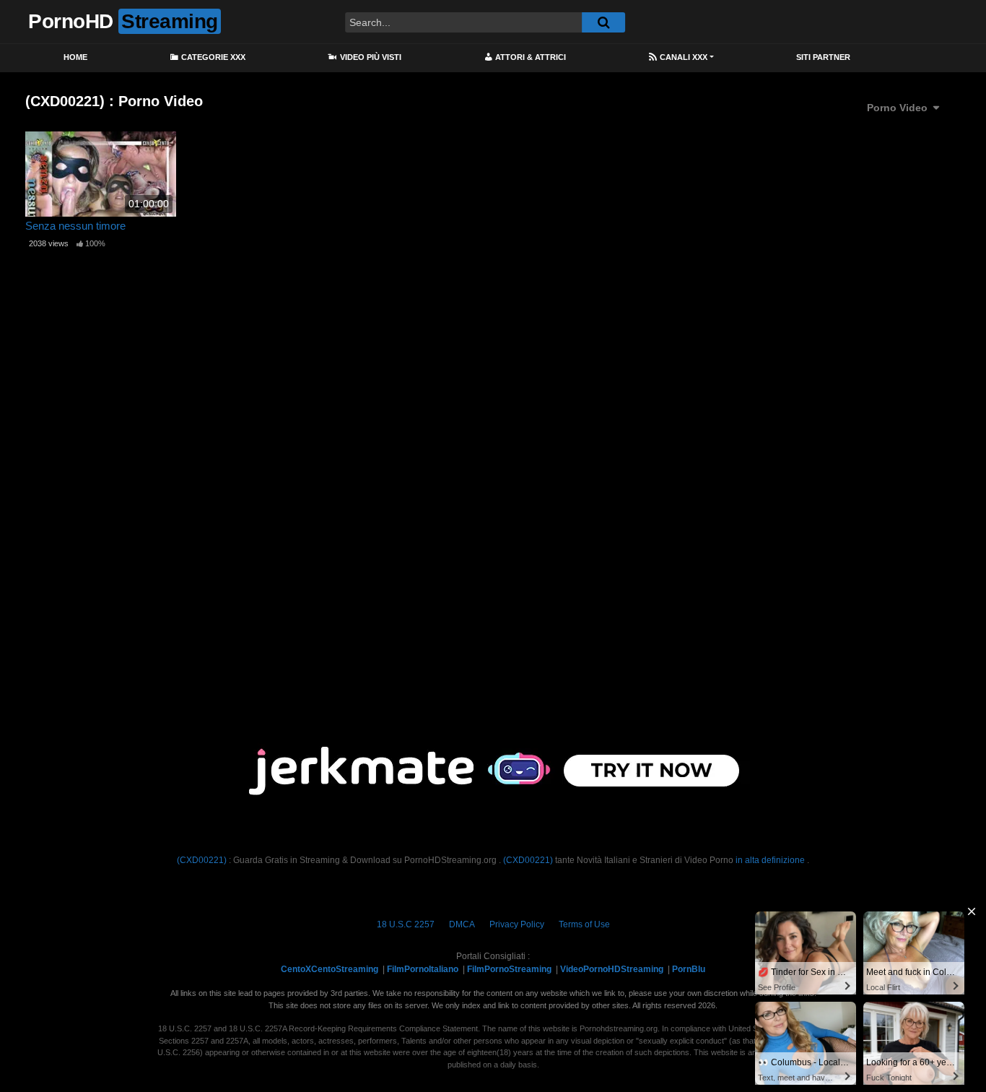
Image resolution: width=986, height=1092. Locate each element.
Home (75, 57)
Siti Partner (823, 57)
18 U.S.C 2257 (406, 924)
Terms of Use (584, 924)
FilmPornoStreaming (509, 969)
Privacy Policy (516, 924)
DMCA (462, 924)
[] (603, 22)
